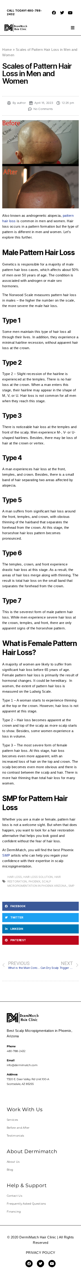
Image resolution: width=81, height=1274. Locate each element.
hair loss (14, 877)
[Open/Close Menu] (72, 28)
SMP (6, 855)
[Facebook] (54, 13)
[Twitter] (62, 13)
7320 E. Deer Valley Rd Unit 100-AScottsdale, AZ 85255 (28, 1079)
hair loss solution (38, 877)
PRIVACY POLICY (40, 1253)
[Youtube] (70, 13)
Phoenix (34, 881)
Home (7, 49)
